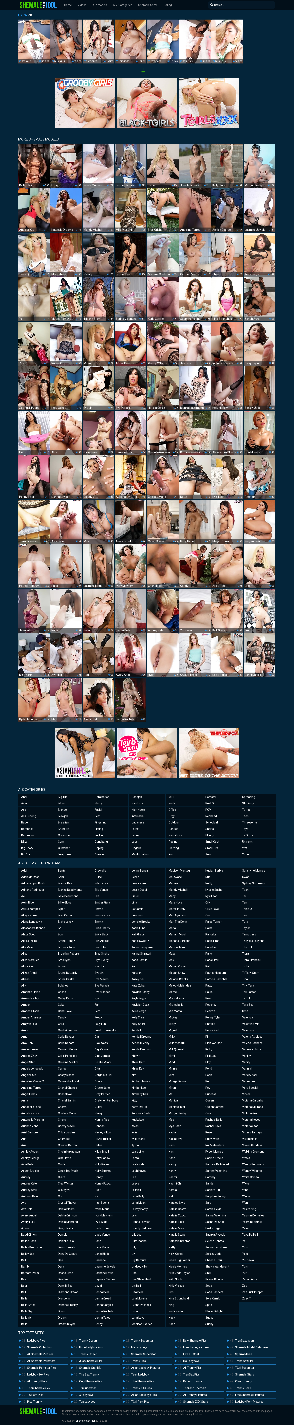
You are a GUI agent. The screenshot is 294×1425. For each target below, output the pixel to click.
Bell (23, 1292)
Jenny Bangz (140, 870)
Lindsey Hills (139, 1266)
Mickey (173, 1017)
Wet (244, 848)
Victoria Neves (251, 1119)
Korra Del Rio (140, 1106)
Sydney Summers (253, 883)
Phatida (210, 1023)
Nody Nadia (176, 1311)
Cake (61, 1004)
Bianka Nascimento (70, 889)
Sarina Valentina (215, 1215)
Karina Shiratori (141, 953)
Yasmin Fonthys (252, 1221)
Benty (61, 870)
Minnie (173, 1068)
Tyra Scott (248, 1004)
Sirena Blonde (214, 1279)
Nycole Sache (213, 889)
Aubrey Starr (29, 1189)
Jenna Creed (103, 1298)
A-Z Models (99, 5)
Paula (209, 992)
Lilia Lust (137, 1234)
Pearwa (210, 1011)
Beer (24, 1285)
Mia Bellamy (176, 998)
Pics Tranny (34, 1401)
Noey (172, 1317)
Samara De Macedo (217, 1164)
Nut (207, 877)
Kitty (134, 1100)
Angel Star (28, 1062)
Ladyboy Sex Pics (38, 1374)
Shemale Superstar (143, 1354)
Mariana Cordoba (179, 940)
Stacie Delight (214, 1311)
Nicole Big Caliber (179, 1260)
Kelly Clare (138, 1017)
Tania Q (247, 908)
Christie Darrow (67, 1145)
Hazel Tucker (103, 1138)
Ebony (99, 803)
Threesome (249, 822)
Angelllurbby (29, 1094)
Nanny (173, 1170)
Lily (134, 1253)
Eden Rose (101, 883)
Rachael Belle (213, 1119)
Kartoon (137, 972)
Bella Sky (27, 1311)
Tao (244, 915)
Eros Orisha (102, 953)
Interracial (138, 816)
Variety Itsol (249, 1075)
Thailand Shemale (194, 1388)
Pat (207, 966)
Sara (208, 1202)
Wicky (245, 1183)
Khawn (136, 1055)
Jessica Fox (139, 883)
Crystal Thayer (67, 1202)
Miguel (173, 1030)
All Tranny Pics (192, 1367)
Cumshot (64, 848)
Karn (134, 966)
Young (246, 854)
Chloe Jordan (66, 1132)
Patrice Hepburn (215, 972)
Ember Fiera (102, 902)
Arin (23, 1138)
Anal (24, 797)
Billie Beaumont (68, 896)
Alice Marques (30, 960)
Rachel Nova (213, 1126)
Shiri (208, 1273)
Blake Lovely (66, 921)
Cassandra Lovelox (70, 1081)
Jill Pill (135, 896)
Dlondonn (64, 1298)
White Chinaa (250, 1177)
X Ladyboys (86, 1394)
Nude (172, 803)
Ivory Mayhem (104, 1215)
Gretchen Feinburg (106, 1100)
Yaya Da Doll (250, 1234)
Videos (82, 5)
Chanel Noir (65, 1094)
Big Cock (26, 854)
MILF (171, 797)
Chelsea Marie (67, 1113)
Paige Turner (213, 921)
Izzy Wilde (101, 1221)
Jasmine (100, 1260)
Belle (24, 1324)
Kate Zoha (138, 985)
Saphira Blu (212, 1189)
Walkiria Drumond (253, 1151)
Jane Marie (102, 1247)
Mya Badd (175, 1126)
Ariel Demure (29, 1132)
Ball (23, 1260)
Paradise (211, 947)
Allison (25, 979)
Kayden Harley (141, 992)
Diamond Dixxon (68, 1292)
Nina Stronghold (179, 1298)
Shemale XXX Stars (195, 1401)
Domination (102, 797)
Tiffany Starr (250, 972)
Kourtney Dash (141, 1113)
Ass (23, 809)
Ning (171, 1304)
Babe (24, 822)
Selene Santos (214, 1241)
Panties (173, 828)
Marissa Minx (177, 947)
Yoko (245, 1247)
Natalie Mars (176, 1228)
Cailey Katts (65, 998)
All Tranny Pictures (195, 1394)
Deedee (63, 1279)
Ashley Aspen (30, 1151)
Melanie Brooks (178, 979)
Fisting (99, 828)
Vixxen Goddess (252, 1145)
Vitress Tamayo (252, 1132)
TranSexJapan (244, 1340)
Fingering (100, 822)
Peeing (173, 841)
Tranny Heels (243, 1388)
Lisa (134, 1273)
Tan (244, 902)
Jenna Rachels (104, 1311)
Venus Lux (248, 1081)
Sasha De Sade (215, 1221)
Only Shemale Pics (91, 1381)
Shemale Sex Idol (85, 1420)
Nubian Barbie (214, 870)
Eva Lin (99, 972)
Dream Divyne (67, 1324)
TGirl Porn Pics (140, 1401)
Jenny (99, 1324)
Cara (61, 1023)
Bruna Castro (66, 979)
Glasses (100, 854)
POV (208, 809)
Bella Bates (28, 1304)
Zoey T (246, 1298)
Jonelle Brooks (141, 921)
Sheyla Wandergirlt (217, 1266)
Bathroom (27, 835)
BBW (24, 841)
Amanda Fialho (30, 992)
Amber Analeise (31, 1017)
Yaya (245, 1228)
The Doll (247, 947)
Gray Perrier (102, 1094)
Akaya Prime (29, 915)
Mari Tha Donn (178, 921)
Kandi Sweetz (140, 940)
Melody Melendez (180, 985)
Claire (61, 1177)
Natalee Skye (177, 1202)
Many (172, 896)
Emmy (99, 921)
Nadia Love (175, 1138)
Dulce (98, 877)
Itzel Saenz (102, 1202)
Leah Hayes (139, 1170)
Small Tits (211, 848)
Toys (245, 828)
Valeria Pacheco (252, 1043)
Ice (96, 1196)
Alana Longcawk (31, 921)
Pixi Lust (210, 1055)
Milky (172, 1036)
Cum (61, 841)
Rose (208, 1132)
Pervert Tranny (192, 1381)
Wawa (246, 1158)
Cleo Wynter (65, 1183)
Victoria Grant (250, 1113)
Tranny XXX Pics (141, 1388)
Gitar (98, 1068)
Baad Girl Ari (29, 1234)
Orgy (172, 816)
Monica (173, 1100)
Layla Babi (138, 1164)
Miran (172, 1087)
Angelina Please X (32, 1081)
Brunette (63, 828)
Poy (207, 1087)
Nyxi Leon (211, 896)
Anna (24, 1100)
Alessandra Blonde (33, 928)
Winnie (246, 1196)
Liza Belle (138, 1292)
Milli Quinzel (176, 1049)
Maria (172, 928)
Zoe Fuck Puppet (252, 1292)
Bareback (27, 828)
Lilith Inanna (139, 1241)
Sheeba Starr (213, 1260)
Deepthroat (65, 854)
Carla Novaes (66, 1036)
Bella (24, 1298)
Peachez (211, 1004)
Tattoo (246, 809)
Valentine (248, 1030)
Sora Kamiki (212, 1298)
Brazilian (63, 822)
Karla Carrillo (139, 960)
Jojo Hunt (138, 915)
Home (68, 5)
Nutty (208, 883)
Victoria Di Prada (252, 1106)
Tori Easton (249, 992)
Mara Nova (175, 902)
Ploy (208, 1062)
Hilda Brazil (102, 1151)
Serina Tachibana (216, 1247)
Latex (135, 828)
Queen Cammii (214, 1106)
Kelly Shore (139, 1023)
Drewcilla (100, 870)
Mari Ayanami (177, 915)
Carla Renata (66, 1043)
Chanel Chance (67, 1087)
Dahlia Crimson (67, 1215)
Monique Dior (177, 1106)
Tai (244, 896)
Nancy (172, 1164)
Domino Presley (68, 1304)
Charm (62, 1106)
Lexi (134, 1215)
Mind (172, 1062)
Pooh (208, 1075)
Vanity (246, 1062)
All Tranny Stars (37, 1381)
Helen (98, 1145)
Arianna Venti (29, 1126)
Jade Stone (102, 1228)
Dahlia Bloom (66, 1209)
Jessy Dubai (139, 889)
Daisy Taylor (65, 1228)
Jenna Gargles (104, 1304)
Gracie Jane (102, 1087)
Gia (97, 1036)
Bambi (25, 1266)
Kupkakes (138, 1119)
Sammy (210, 1177)
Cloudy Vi (64, 1189)
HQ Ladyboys (191, 1361)
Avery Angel (29, 1215)
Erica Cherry (102, 928)
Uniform (247, 841)
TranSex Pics (191, 1374)
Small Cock (212, 841)
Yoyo (245, 1253)
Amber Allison (30, 1011)
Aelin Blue (27, 902)
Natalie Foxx (176, 1221)
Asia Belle (27, 1164)
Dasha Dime (65, 1273)
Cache (62, 992)
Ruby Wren (212, 1138)
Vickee (246, 1094)
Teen (245, 816)
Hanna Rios (102, 1119)
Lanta (135, 1158)
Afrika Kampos (30, 908)
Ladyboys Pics (36, 1340)
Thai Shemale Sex (38, 1388)
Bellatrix (26, 1317)
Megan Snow (177, 972)
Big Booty (27, 848)
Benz (61, 877)
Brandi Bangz (66, 940)
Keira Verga (139, 1011)
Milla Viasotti (177, 1043)
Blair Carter (65, 915)
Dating (168, 5)
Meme (173, 992)
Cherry (62, 1119)
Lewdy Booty (140, 1209)
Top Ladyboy (87, 1401)
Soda (208, 1285)
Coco (61, 1196)
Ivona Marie (102, 1209)
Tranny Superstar (142, 1340)
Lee (134, 1177)
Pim (207, 1036)
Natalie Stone (177, 1234)
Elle (97, 896)
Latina (135, 835)
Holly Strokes (103, 1170)
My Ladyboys (139, 1347)
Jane (98, 1241)
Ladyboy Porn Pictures (249, 1401)
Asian (24, 803)
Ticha (245, 966)
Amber (25, 1004)
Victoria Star (250, 1126)
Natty (172, 1247)
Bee (23, 1279)
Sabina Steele (214, 1158)
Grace (98, 1081)
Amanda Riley (30, 998)
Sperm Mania (243, 1354)
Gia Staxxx (101, 1043)
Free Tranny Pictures (196, 1347)
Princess (210, 1094)
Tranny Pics (138, 1361)
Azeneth (26, 1228)
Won (245, 1202)
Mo (171, 1094)
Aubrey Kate (29, 1183)
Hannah (100, 1126)
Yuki (245, 1266)
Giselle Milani (103, 1062)
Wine (245, 1189)
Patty (208, 985)
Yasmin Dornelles (253, 1215)
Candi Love (65, 1011)
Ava (23, 1202)
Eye (97, 998)
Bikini (61, 803)
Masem (173, 953)
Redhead (211, 816)
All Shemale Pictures (40, 1354)
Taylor (246, 928)
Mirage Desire (177, 1081)
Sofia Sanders (214, 1292)
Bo (59, 928)
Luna (135, 1311)
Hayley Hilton (103, 1132)
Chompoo (64, 1138)
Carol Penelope (67, 1055)
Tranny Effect (88, 1354)
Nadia (172, 1132)
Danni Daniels (66, 1247)
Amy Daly (27, 1043)
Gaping (99, 848)
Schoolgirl (211, 822)
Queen (209, 1100)
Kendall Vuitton (141, 1049)
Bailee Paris (28, 1241)
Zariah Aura (249, 1279)
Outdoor (174, 822)
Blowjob (63, 816)
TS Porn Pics (35, 1394)
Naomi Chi (175, 1183)
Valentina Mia (250, 1023)
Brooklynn (64, 960)
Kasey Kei (138, 979)
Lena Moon (139, 1202)
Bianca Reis (65, 883)
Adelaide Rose (30, 877)
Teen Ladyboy (140, 1374)
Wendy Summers (253, 1164)
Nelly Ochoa (176, 1253)
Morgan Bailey (178, 1113)
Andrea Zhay (29, 1055)
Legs (135, 841)
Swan (245, 877)
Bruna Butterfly (67, 972)
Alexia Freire (29, 940)
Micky (172, 1023)
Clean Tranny (243, 1381)
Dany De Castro (67, 1253)
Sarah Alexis (213, 1209)
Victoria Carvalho (253, 1100)
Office (172, 809)
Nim (171, 1292)
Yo (244, 1241)
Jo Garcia (137, 908)
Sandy (209, 1183)
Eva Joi (99, 966)
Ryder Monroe (214, 1151)
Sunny (209, 1324)
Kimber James (141, 1081)
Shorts (209, 828)
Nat (171, 1196)
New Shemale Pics (195, 1340)
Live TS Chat (191, 1354)
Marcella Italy (177, 908)
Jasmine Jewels (105, 1266)
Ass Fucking (28, 816)
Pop (207, 1081)
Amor (24, 1030)
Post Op (210, 803)
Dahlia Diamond (68, 1221)
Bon (60, 934)
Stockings (248, 803)
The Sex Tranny (89, 1374)
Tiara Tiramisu (251, 960)
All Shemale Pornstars (41, 1361)
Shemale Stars (244, 1374)
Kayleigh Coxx (140, 1004)
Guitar (98, 1106)
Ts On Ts (247, 835)
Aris (23, 1145)
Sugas (209, 1317)
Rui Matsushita (214, 1145)
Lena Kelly (138, 1196)
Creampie (64, 835)
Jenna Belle (102, 1292)
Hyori (98, 1189)
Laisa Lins (138, 1151)
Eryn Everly (102, 960)
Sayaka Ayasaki (215, 1234)
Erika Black (101, 934)
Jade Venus (102, 1234)
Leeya (135, 1183)
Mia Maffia (175, 1011)
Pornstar (210, 797)
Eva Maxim (102, 979)
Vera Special (250, 1087)
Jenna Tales (102, 1317)
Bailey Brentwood (32, 1247)
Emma (99, 908)
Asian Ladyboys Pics (144, 1394)
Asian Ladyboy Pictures (146, 1367)
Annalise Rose (30, 1113)
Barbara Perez (30, 1273)
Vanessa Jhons (252, 1049)
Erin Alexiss (102, 940)
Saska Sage (212, 1228)
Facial (98, 809)
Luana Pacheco (141, 1304)
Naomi (173, 1177)
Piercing (174, 848)
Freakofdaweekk (105, 1030)
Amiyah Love (29, 1023)
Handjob (137, 797)
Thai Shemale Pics (143, 1381)
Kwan (135, 1126)
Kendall (136, 1030)
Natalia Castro (177, 1209)
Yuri (244, 1273)
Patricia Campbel (216, 979)
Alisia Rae (27, 966)
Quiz (208, 1113)
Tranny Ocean (88, 1340)
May (171, 960)
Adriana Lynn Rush (33, 883)
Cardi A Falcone (68, 1030)
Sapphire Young (215, 1196)
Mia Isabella (176, 1004)
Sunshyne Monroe (253, 870)
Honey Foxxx (103, 1183)
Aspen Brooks (30, 1170)
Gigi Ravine (102, 1049)
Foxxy (98, 1017)
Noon (172, 1324)
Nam (172, 1145)
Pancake (210, 934)
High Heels (138, 809)
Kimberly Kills (140, 1094)
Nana (172, 1158)
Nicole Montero (178, 1266)
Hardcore (137, 803)
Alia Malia (27, 947)
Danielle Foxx (66, 1241)
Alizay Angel (29, 972)
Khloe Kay (138, 1068)
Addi (24, 870)
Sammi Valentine (216, 1170)
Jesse (135, 877)
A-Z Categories (122, 5)
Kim (134, 1075)
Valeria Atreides (252, 1036)
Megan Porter (177, 966)
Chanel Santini (67, 1100)
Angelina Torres (31, 1087)
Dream (62, 1317)
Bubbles (63, 985)
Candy (62, 1017)
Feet (97, 816)
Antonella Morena (32, 1119)
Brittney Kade (66, 947)
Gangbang (101, 841)
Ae (23, 896)
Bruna (62, 966)
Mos (171, 1119)
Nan (171, 1151)
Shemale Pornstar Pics (41, 1367)
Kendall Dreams (141, 1036)
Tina (245, 979)
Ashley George (30, 1158)
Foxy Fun (100, 1023)
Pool (171, 854)
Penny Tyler (212, 1017)
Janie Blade (102, 1253)
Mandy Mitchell (178, 889)
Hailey (98, 1113)
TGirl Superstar (244, 1367)
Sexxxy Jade (213, 1253)
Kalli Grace (138, 934)
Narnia (173, 1189)
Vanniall (247, 1068)
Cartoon (63, 1068)
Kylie (134, 1132)
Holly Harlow (102, 1158)
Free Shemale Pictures (249, 1394)
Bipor (61, 908)
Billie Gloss (64, 902)
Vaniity (246, 1055)
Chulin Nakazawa (69, 1151)
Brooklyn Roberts (69, 953)
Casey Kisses (66, 1075)
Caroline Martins (68, 1062)
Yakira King (249, 1209)
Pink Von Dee (213, 1043)
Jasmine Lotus (104, 1273)
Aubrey (25, 1177)
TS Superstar (87, 1388)
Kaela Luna (138, 928)
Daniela (62, 1234)
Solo (208, 854)
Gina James (102, 1055)
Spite (208, 1304)
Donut (62, 1311)
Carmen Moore (67, 1049)
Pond (208, 1068)
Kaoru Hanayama (142, 947)
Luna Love (138, 1317)
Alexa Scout (28, 934)
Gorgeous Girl (103, 1075)
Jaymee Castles (105, 1279)
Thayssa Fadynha (253, 940)
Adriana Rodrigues (33, 889)
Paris (208, 953)
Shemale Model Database (251, 1347)
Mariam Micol (177, 934)
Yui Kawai (248, 1260)
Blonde (62, 809)
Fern (97, 1011)
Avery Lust (28, 1221)
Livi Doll (136, 1285)
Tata (245, 921)
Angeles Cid (28, 1075)
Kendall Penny (140, 1043)
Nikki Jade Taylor (179, 1273)
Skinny (209, 835)
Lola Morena (139, 1298)
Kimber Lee (139, 1087)
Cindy (61, 1164)
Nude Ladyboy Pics (91, 1347)
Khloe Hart (138, 1062)
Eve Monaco (102, 992)
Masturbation (140, 854)
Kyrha (135, 1145)
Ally (23, 985)
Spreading (248, 797)
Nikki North (175, 1279)
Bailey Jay (27, 1253)
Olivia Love (212, 908)
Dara (61, 1266)
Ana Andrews (29, 1049)
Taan (245, 889)
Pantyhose (175, 835)
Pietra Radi (212, 1030)
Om (207, 915)
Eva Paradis (102, 985)
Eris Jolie (100, 947)
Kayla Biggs (139, 998)
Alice (24, 953)
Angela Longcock (32, 1068)
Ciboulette (64, 1158)
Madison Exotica (142, 1324)
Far (97, 1004)
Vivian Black (249, 1138)
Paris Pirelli (212, 960)
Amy (24, 1036)
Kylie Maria (138, 1138)
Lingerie (137, 848)
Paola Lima (212, 940)
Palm (208, 928)
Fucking (99, 835)
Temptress (249, 934)
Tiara (245, 953)
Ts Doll (246, 998)
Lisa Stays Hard (141, 1279)
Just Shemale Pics (91, 1361)
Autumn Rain (29, 1196)
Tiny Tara (248, 985)
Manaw (173, 883)
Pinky (208, 1049)
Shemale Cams (148, 5)
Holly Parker (102, 1164)
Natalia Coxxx (177, 1215)
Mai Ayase (175, 877)
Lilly (134, 1247)
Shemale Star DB (90, 1367)
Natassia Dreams (179, 1241)
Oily (207, 902)
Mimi (172, 1055)
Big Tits (62, 797)
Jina (134, 902)
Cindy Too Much (68, 1170)
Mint (171, 1075)
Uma (245, 1011)
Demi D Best (65, 1285)
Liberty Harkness (142, 1228)
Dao (60, 1260)
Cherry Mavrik (66, 1126)
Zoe (244, 1285)
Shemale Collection (39, 1347)
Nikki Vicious (176, 1285)
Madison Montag (179, 870)
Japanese (138, 822)
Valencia (247, 1017)
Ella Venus (101, 889)
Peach (209, 998)
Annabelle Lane (31, 1106)
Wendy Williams (252, 1170)
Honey (99, 1177)
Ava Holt (26, 1209)
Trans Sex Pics (244, 1361)
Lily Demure (139, 1260)
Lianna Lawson (141, 1221)
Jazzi (98, 1285)
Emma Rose (102, 915)
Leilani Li (137, 1189)
